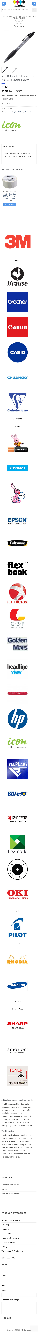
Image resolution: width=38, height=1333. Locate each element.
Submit (7, 1318)
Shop (11, 16)
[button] (4, 4)
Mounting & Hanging (10, 1238)
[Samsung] (17, 985)
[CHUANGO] (17, 377)
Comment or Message (10, 1300)
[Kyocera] (17, 819)
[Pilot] (17, 927)
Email (4, 1290)
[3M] (18, 241)
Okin (18, 911)
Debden (17, 426)
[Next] (33, 47)
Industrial (5, 1229)
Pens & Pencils (19, 18)
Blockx (17, 261)
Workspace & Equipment (12, 1251)
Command (17, 419)
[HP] (17, 719)
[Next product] (17, 22)
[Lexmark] (17, 844)
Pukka (17, 944)
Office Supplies (8, 1242)
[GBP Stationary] (17, 618)
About (4, 1189)
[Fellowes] (17, 543)
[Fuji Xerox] (17, 593)
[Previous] (5, 47)
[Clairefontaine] (17, 402)
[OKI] (17, 894)
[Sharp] (17, 1025)
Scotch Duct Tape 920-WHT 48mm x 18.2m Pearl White (9, 196)
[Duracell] (17, 443)
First (3, 1276)
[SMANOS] (17, 1050)
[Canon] (17, 327)
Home (4, 16)
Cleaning (5, 1225)
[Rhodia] (17, 960)
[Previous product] (21, 22)
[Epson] (17, 518)
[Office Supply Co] (17, 869)
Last (3, 1285)
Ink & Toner (6, 1233)
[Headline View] (17, 669)
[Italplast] (17, 769)
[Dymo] (17, 468)
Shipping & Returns (10, 1184)
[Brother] (17, 302)
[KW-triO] (17, 794)
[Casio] (17, 352)
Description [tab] (8, 146)
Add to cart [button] (9, 204)
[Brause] (17, 277)
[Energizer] (17, 493)
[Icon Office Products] (12, 127)
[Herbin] (17, 694)
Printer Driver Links (11, 1194)
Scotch (17, 1001)
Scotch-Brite (17, 1009)
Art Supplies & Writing (24, 16)
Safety (4, 1247)
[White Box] (17, 1075)
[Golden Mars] (17, 643)
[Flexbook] (17, 568)
